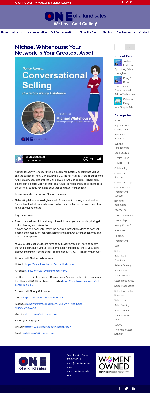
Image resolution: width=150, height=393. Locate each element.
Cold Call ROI (121, 163)
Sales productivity (124, 280)
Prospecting (121, 240)
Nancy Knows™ (122, 225)
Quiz (116, 246)
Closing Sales (121, 158)
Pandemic (120, 230)
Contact (144, 32)
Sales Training (121, 305)
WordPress (72, 388)
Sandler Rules (121, 310)
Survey (118, 324)
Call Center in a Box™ (63, 32)
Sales (117, 251)
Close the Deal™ (89, 32)
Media (106, 32)
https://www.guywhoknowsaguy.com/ (46, 270)
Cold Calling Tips (123, 182)
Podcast (119, 235)
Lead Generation (36, 32)
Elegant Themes (39, 388)
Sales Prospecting (124, 286)
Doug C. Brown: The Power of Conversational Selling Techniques (124, 86)
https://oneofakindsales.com (41, 314)
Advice (118, 120)
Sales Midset (121, 270)
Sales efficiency (122, 265)
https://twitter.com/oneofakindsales (43, 297)
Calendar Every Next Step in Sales (124, 103)
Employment (124, 32)
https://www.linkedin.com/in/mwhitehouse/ (49, 264)
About (16, 32)
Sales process (122, 275)
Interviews (120, 209)
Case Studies (121, 153)
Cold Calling (120, 168)
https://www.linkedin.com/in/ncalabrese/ (48, 327)
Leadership (120, 220)
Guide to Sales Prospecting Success (122, 191)
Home (4, 32)
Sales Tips (120, 300)
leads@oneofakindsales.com (38, 333)
